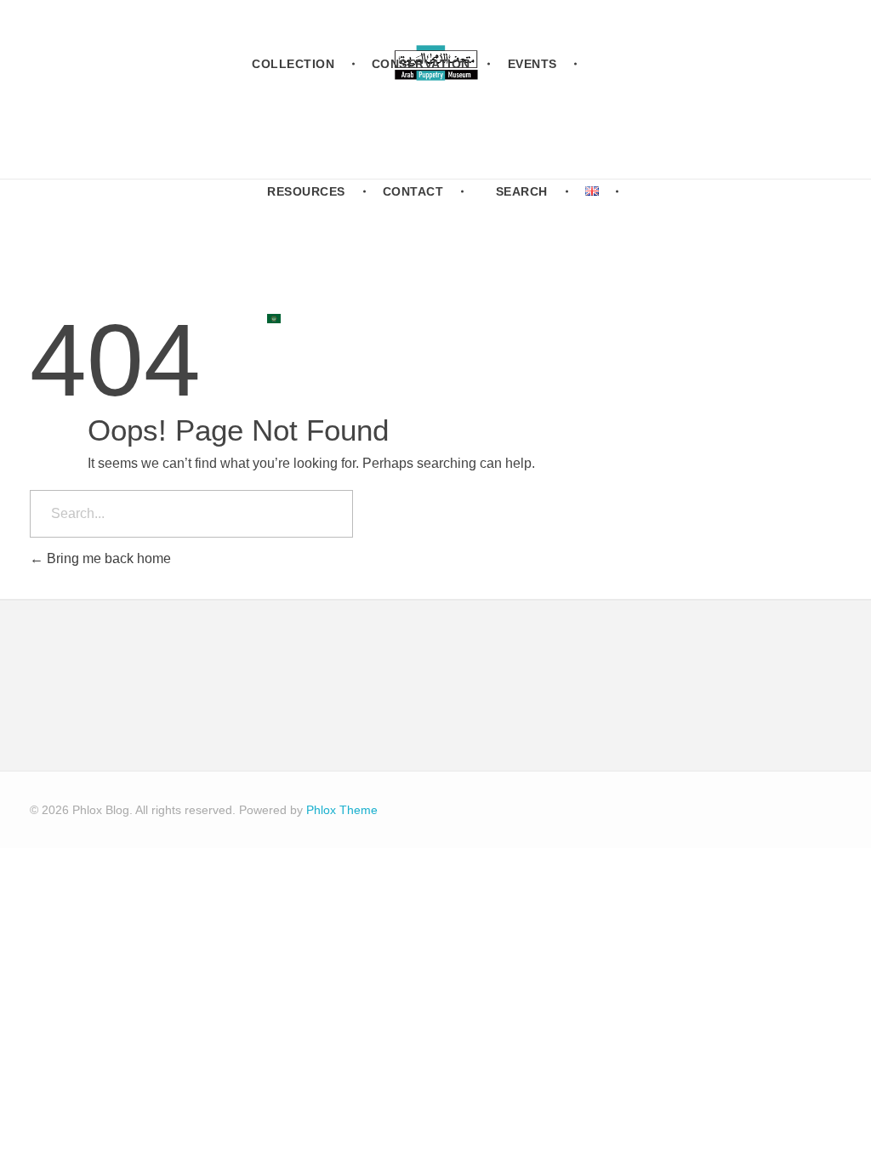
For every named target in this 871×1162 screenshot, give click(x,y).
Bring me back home (107, 558)
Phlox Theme (342, 810)
